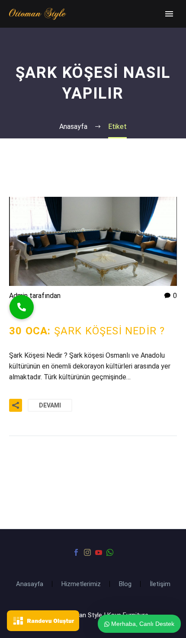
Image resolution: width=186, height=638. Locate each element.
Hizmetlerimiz (81, 584)
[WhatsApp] (109, 552)
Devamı (50, 405)
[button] (22, 307)
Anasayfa (29, 584)
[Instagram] (87, 552)
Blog (125, 584)
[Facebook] (76, 552)
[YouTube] (98, 552)
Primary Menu (169, 13)
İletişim (160, 584)
